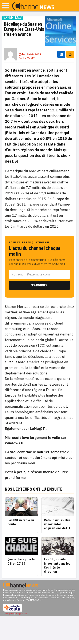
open (5, 6)
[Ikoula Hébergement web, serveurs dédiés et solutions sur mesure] (12, 611)
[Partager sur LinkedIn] (61, 54)
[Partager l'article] (70, 54)
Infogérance (21, 613)
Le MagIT (29, 58)
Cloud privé (8, 613)
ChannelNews (33, 6)
